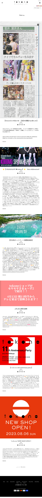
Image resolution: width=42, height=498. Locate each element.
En (38, 0)
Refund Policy (37, 481)
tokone (19, 488)
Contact (24, 482)
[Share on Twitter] (19, 124)
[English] (36, 6)
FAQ (21, 482)
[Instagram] (23, 484)
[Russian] (40, 6)
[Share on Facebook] (17, 124)
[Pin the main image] (22, 124)
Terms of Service (24, 481)
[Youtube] (20, 484)
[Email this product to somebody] (24, 124)
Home (4, 481)
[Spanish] (41, 6)
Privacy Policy (31, 481)
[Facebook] (18, 484)
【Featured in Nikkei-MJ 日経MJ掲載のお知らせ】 (21, 121)
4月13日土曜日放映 (21, 309)
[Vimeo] (21, 484)
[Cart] (39, 2)
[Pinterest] (25, 484)
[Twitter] (16, 484)
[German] (38, 6)
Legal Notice (18, 481)
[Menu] (2, 3)
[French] (37, 6)
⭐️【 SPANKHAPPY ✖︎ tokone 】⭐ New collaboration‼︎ (21, 169)
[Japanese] (39, 6)
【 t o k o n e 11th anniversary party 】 (21, 368)
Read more (4, 141)
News (7, 481)
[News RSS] (23, 15)
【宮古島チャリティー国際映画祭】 (21, 240)
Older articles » (23, 467)
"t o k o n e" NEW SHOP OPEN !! (21, 441)
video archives (12, 481)
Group (17, 482)
